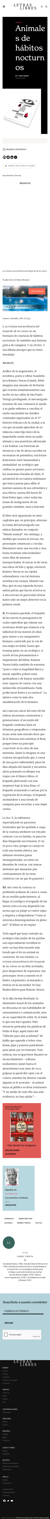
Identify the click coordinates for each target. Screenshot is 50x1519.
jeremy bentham (25, 1219)
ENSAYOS (6, 1431)
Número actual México (10, 1463)
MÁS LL (6, 1477)
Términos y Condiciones (24, 1518)
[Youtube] (11, 1500)
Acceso (5, 1480)
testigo (38, 1223)
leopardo (8, 1223)
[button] (5, 6)
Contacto (6, 1495)
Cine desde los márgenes (21, 1145)
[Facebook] (4, 157)
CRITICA (6, 1389)
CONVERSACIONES (10, 1409)
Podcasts (6, 1454)
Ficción (5, 1425)
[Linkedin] (11, 157)
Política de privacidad (41, 1518)
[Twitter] (8, 157)
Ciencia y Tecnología (10, 1380)
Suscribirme (7, 1483)
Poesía (5, 1422)
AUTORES (34, 1289)
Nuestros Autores (9, 1492)
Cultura (5, 1371)
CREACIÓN (7, 1419)
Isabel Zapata (25, 1256)
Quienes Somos (8, 1489)
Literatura (6, 1383)
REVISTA (6, 1460)
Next (38, 1130)
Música (5, 1399)
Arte (4, 1402)
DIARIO (5, 1368)
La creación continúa (16, 1197)
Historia (5, 1434)
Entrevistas (7, 1412)
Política (5, 1374)
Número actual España (10, 1466)
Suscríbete (10, 1154)
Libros (18, 22)
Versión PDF (10, 1205)
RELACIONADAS (11, 1289)
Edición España (12, 1150)
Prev (6, 1130)
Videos (5, 1451)
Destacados (7, 1469)
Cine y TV (6, 1393)
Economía (6, 1377)
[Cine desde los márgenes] (21, 1127)
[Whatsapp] (15, 157)
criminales (9, 1219)
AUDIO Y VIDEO (9, 1448)
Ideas (4, 1437)
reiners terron (24, 1223)
